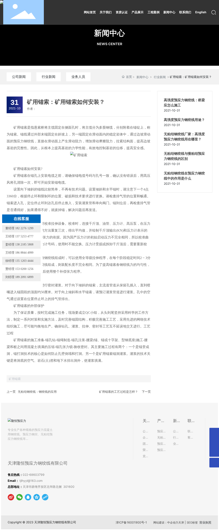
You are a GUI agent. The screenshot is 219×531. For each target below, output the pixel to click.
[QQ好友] (28, 497)
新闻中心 (109, 33)
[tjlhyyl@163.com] (214, 432)
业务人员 (78, 76)
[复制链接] (45, 497)
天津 (181, 522)
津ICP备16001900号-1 (131, 522)
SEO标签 (192, 522)
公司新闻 (19, 76)
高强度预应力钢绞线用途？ (184, 120)
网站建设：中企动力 (165, 522)
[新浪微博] (11, 497)
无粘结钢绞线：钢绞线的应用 (37, 391)
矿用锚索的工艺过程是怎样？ (118, 391)
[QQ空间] (36, 497)
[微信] (19, 497)
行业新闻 (48, 76)
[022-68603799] (214, 442)
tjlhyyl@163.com (31, 480)
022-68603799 (34, 474)
